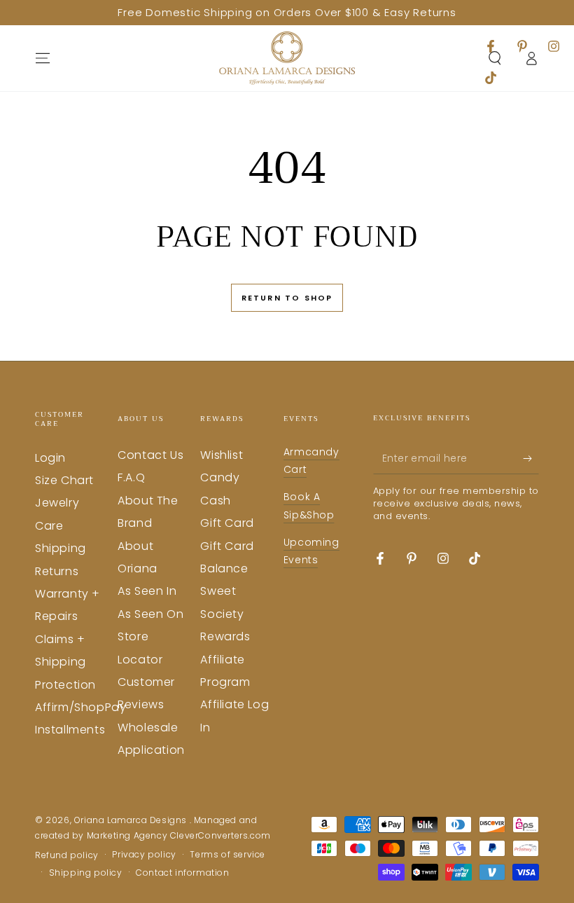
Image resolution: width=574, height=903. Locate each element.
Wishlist (221, 455)
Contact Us (150, 455)
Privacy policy (144, 854)
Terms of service (227, 854)
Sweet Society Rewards (225, 613)
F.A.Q (131, 477)
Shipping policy (85, 872)
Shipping (60, 548)
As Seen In (147, 591)
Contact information (182, 872)
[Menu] (42, 58)
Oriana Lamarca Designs (132, 820)
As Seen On (150, 614)
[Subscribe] (531, 458)
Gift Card (226, 523)
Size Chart (64, 480)
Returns (56, 571)
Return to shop (287, 297)
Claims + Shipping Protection (65, 662)
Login (50, 458)
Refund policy (67, 855)
